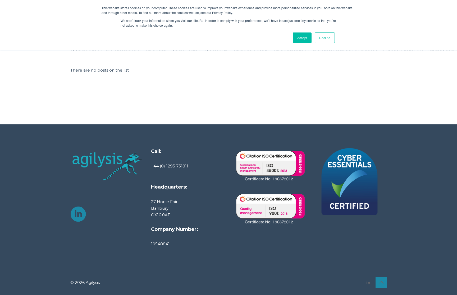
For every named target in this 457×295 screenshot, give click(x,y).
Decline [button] (324, 37)
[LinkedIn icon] (368, 282)
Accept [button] (302, 37)
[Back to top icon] (381, 282)
